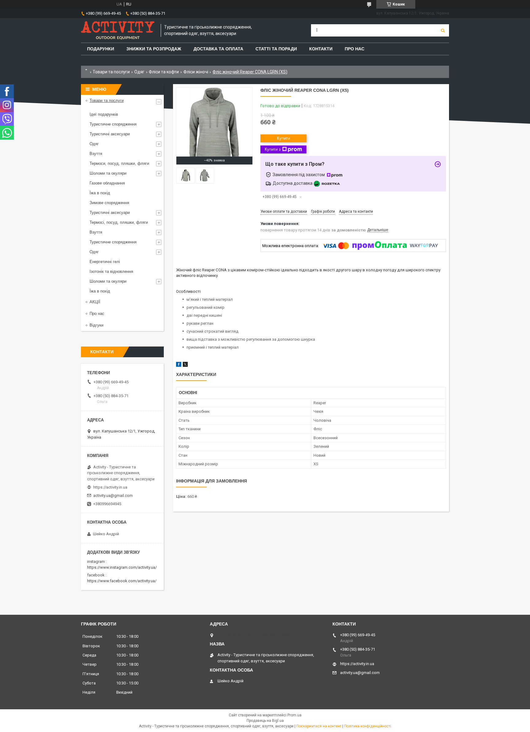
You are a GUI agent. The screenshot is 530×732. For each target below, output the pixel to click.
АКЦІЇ (95, 302)
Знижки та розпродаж (153, 48)
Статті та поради (276, 48)
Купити (283, 138)
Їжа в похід (100, 193)
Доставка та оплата (218, 48)
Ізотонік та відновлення (111, 271)
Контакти (320, 48)
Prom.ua (294, 715)
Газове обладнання (107, 183)
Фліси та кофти (164, 71)
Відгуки (96, 325)
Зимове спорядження (109, 202)
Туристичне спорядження (113, 124)
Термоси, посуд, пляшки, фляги (119, 163)
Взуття (96, 153)
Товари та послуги (111, 71)
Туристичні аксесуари (110, 134)
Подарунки (100, 48)
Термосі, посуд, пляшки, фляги (119, 222)
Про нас (97, 313)
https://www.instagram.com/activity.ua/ (122, 567)
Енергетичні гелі (105, 261)
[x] (185, 365)
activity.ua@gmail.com (113, 495)
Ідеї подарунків (104, 114)
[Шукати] (443, 30)
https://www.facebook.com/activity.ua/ (121, 581)
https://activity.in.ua (110, 487)
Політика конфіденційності (367, 726)
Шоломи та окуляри (108, 173)
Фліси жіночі (195, 71)
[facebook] (178, 365)
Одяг (139, 71)
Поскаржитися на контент (318, 726)
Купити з (273, 149)
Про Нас (354, 48)
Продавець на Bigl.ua (265, 720)
